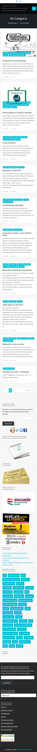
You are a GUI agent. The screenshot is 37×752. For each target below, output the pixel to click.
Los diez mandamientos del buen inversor (15, 553)
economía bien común (10, 600)
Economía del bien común (19, 137)
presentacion (22, 629)
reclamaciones (24, 633)
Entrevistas (7, 104)
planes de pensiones (9, 629)
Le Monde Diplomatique (10, 621)
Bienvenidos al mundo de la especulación (17, 270)
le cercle (18, 617)
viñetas (12, 646)
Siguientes (28, 390)
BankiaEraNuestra (9, 583)
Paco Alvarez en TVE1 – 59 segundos (15, 372)
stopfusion (7, 641)
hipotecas (18, 612)
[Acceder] (21, 430)
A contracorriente (9, 143)
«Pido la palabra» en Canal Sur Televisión (17, 113)
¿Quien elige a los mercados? (12, 305)
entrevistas (22, 604)
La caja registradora (7, 723)
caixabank (20, 583)
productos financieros (10, 633)
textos (15, 641)
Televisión (7, 107)
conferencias (18, 592)
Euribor (6, 608)
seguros (19, 637)
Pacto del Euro (8, 625)
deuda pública (19, 596)
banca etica (25, 579)
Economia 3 (29, 596)
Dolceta (3, 717)
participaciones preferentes (23, 625)
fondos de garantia (17, 608)
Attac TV (4, 707)
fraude (28, 608)
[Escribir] (17, 430)
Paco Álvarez (24, 104)
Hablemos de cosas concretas (13, 344)
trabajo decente (25, 641)
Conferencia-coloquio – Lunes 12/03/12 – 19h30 (17, 234)
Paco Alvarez (13, 77)
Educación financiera (24, 102)
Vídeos (14, 107)
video (5, 646)
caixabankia (7, 587)
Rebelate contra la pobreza (9, 726)
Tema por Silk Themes (24, 749)
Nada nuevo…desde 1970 (11, 170)
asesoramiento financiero (11, 579)
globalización (8, 612)
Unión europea (8, 202)
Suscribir (6, 683)
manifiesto (23, 621)
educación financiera (10, 604)
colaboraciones (18, 587)
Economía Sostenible (25, 600)
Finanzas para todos (7, 720)
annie (23, 575)
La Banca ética (6, 555)
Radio (5, 55)
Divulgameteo (5, 713)
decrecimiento (8, 596)
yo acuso (19, 646)
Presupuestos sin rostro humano (14, 61)
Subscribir (8, 424)
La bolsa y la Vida (9, 5)
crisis (26, 592)
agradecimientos (14, 575)
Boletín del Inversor (7, 710)
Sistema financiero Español (17, 55)
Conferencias (7, 229)
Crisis (5, 102)
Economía (6, 52)
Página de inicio (13, 23)
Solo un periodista (6, 729)
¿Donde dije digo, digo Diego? (13, 205)
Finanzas (14, 52)
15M (5, 575)
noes (30, 621)
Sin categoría (29, 637)
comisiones (29, 587)
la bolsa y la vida (8, 617)
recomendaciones (9, 637)
